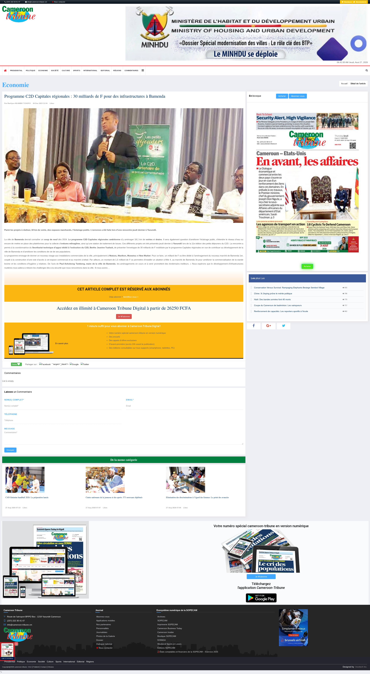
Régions (117, 70)
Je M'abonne (124, 316)
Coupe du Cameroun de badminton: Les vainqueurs (278, 305)
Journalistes (101, 632)
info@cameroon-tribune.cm (37, 2)
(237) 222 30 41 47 (13, 2)
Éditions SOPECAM (166, 648)
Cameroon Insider (165, 632)
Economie (43, 70)
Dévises (51, 667)
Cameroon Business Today (169, 628)
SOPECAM (162, 620)
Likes (52, 103)
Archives (161, 616)
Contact (43, 667)
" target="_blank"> (60, 364)
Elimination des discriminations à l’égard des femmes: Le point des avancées (197, 497)
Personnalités (102, 628)
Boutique (348, 2)
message (9, 429)
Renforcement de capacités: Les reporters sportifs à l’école (281, 311)
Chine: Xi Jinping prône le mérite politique (273, 293)
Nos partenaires (103, 624)
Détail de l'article (358, 84)
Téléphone (10, 414)
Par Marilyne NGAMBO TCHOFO (17, 103)
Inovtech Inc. (361, 667)
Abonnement (360, 2)
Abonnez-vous (298, 96)
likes (25, 508)
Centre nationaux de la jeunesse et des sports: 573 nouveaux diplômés (114, 497)
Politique (30, 70)
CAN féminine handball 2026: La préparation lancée (26, 497)
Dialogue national (104, 644)
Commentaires (131, 70)
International (90, 70)
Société (55, 70)
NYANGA (161, 640)
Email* (130, 400)
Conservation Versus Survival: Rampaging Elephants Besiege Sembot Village (289, 287)
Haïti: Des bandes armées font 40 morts (272, 299)
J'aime (14, 364)
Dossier (99, 640)
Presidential (16, 70)
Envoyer (10, 450)
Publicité (36, 667)
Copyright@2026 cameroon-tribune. (14, 667)
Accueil (344, 84)
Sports (76, 70)
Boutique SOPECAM (166, 636)
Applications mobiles (105, 620)
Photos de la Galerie (105, 636)
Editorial (105, 70)
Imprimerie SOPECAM (167, 624)
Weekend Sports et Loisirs (169, 644)
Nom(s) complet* (14, 400)
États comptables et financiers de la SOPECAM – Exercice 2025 (188, 652)
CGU (30, 667)
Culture (66, 70)
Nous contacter (59, 2)
